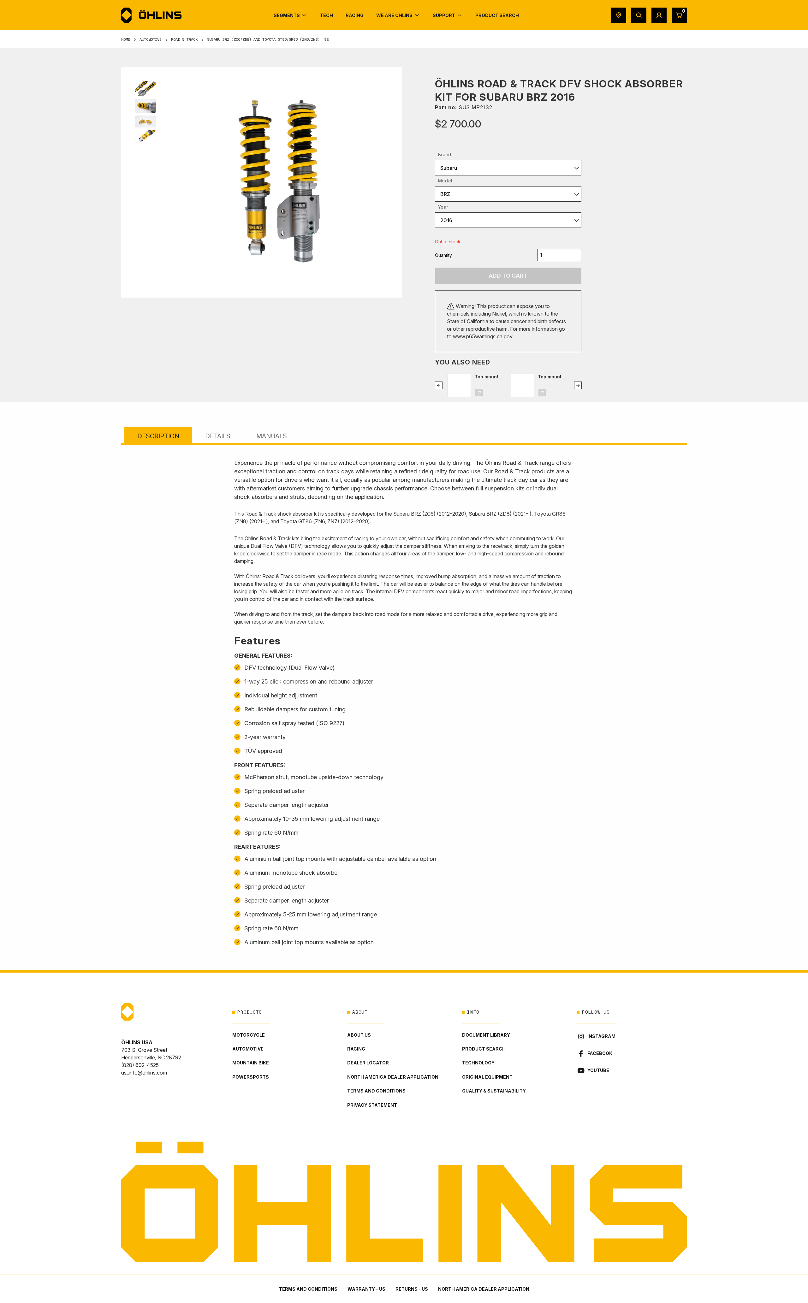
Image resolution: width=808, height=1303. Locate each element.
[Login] (659, 15)
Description (158, 436)
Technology (478, 1062)
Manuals (271, 436)
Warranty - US (366, 1289)
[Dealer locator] (618, 15)
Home (125, 39)
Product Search (484, 1048)
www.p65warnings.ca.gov (483, 336)
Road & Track (184, 39)
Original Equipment (487, 1077)
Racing (356, 1048)
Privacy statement (372, 1105)
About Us (359, 1035)
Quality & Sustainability (494, 1090)
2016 (446, 220)
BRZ (445, 194)
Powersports (250, 1077)
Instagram (601, 1036)
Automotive (151, 39)
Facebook (599, 1053)
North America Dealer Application (392, 1077)
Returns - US (411, 1289)
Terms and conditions (376, 1090)
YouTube (598, 1070)
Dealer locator (368, 1062)
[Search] (638, 15)
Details (217, 436)
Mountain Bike (250, 1062)
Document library (486, 1035)
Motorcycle (248, 1035)
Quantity (443, 255)
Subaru (448, 168)
